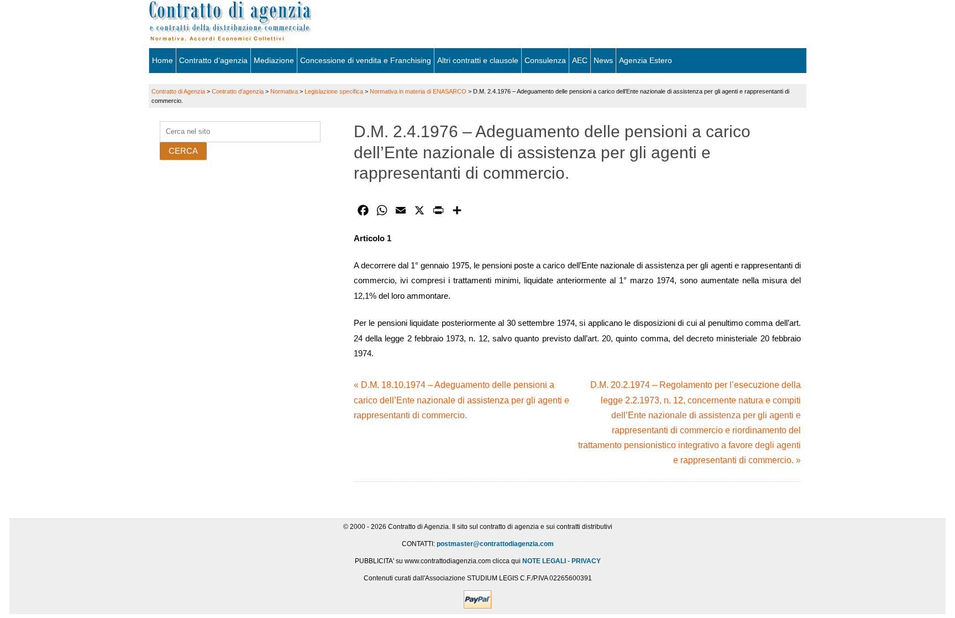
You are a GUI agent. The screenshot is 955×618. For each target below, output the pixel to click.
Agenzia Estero (645, 60)
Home (162, 60)
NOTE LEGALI (544, 561)
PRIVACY (586, 561)
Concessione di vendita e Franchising (365, 60)
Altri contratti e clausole (477, 60)
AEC (579, 60)
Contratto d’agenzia (213, 60)
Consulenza (545, 60)
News (603, 60)
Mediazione (274, 60)
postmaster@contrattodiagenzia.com (495, 544)
